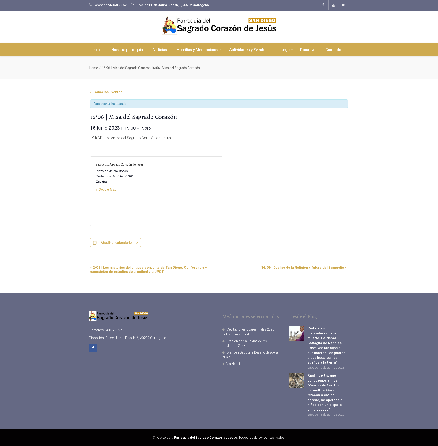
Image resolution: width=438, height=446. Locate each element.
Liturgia (283, 49)
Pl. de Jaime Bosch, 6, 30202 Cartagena (179, 5)
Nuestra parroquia (127, 49)
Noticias (160, 49)
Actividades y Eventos (248, 49)
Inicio (97, 49)
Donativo (307, 49)
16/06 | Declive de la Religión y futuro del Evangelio (304, 267)
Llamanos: (109, 5)
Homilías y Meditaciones (198, 49)
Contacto (333, 49)
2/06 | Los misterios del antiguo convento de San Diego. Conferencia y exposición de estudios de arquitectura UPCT (148, 269)
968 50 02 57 (117, 5)
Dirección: (171, 5)
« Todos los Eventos (106, 92)
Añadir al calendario (116, 242)
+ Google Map (106, 189)
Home (93, 68)
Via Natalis (234, 364)
